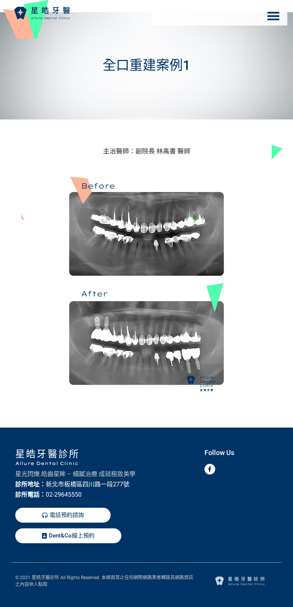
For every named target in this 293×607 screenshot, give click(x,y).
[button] (273, 16)
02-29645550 (64, 494)
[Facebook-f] (209, 469)
